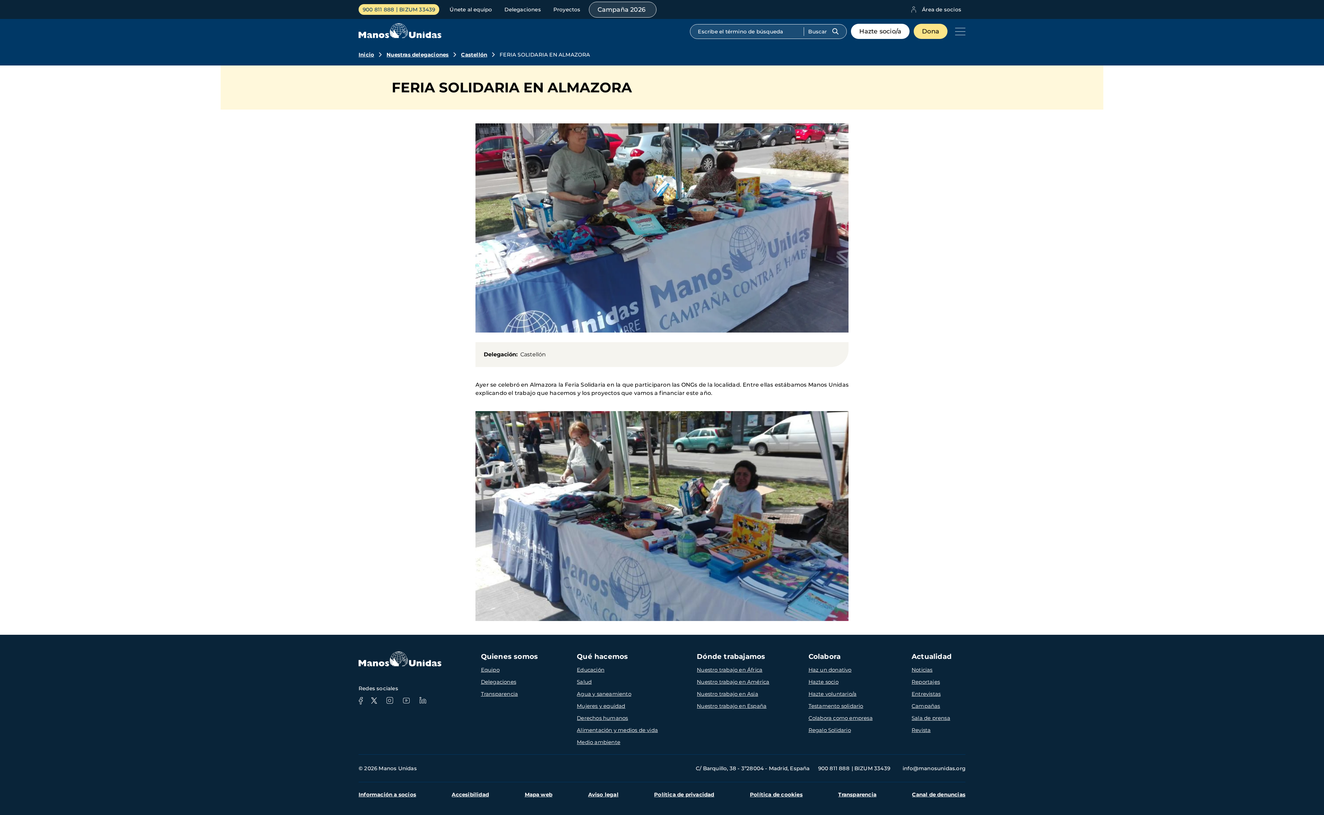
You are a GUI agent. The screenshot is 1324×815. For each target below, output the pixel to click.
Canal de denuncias (938, 794)
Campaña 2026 (621, 9)
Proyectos (567, 9)
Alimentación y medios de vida (617, 730)
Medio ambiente (598, 742)
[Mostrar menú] (958, 31)
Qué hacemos (602, 656)
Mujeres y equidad (601, 706)
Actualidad (932, 656)
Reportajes (926, 682)
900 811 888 (378, 9)
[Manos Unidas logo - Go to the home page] (400, 36)
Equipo (490, 669)
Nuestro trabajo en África (729, 669)
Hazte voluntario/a (833, 694)
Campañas (926, 706)
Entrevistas (926, 694)
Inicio (366, 54)
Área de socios (941, 9)
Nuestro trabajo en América (733, 682)
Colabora (825, 656)
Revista (921, 730)
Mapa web (539, 794)
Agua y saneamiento (604, 694)
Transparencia (499, 694)
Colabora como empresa (841, 718)
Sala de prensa (931, 718)
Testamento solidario (836, 706)
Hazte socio (824, 682)
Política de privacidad (684, 794)
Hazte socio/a (880, 31)
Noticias (922, 669)
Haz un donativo (830, 669)
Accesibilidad (470, 794)
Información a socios (387, 794)
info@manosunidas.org (934, 768)
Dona (930, 31)
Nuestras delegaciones (418, 54)
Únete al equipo (471, 9)
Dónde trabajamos (731, 656)
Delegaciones (522, 9)
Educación (590, 669)
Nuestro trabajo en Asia (727, 694)
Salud (584, 682)
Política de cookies (776, 794)
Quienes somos (509, 656)
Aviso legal (603, 794)
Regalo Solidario (830, 730)
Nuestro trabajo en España (731, 706)
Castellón (474, 54)
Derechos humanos (602, 718)
